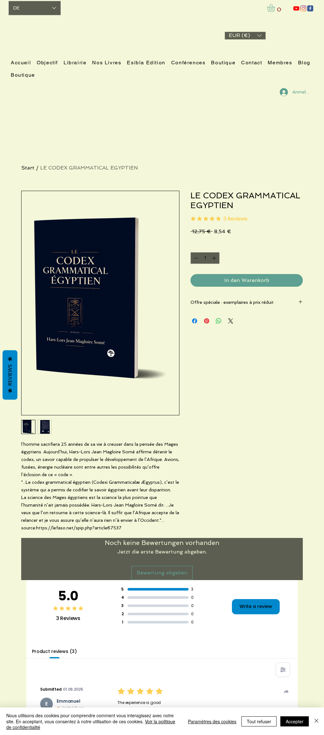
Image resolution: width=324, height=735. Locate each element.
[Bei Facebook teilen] (194, 321)
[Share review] (286, 691)
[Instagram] (303, 8)
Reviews (10, 375)
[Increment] (215, 258)
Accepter (294, 721)
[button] (245, 36)
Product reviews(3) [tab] (54, 651)
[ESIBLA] (296, 8)
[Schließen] (316, 721)
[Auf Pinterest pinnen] (206, 321)
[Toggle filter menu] (283, 669)
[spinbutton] (205, 258)
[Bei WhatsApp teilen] (218, 321)
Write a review (256, 606)
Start (27, 168)
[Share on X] (230, 321)
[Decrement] (195, 258)
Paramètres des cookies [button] (212, 721)
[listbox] (245, 36)
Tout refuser (259, 721)
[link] (275, 8)
